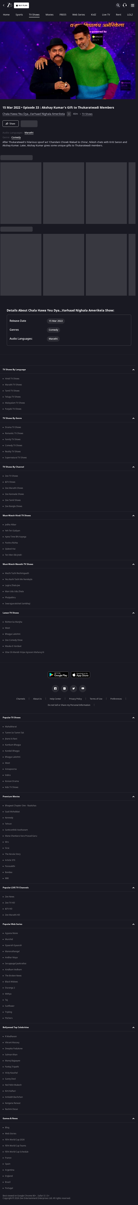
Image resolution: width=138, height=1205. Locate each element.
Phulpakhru (10, 597)
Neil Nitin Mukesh (13, 1084)
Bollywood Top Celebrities (16, 1027)
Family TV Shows (13, 439)
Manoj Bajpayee (12, 1060)
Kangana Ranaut (12, 1103)
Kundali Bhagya (12, 750)
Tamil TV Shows (12, 390)
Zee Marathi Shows (14, 488)
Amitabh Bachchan (14, 1097)
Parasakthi (10, 866)
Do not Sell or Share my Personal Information (68, 705)
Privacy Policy (74, 698)
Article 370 (10, 860)
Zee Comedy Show (13, 640)
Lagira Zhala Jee (12, 585)
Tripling (8, 1012)
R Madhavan (11, 1036)
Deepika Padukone (14, 1048)
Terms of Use (95, 698)
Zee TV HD (10, 902)
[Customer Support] (124, 5)
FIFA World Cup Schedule (16, 1151)
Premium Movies (11, 797)
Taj (6, 999)
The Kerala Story (13, 854)
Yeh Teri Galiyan (12, 530)
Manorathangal (12, 951)
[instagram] (63, 688)
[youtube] (81, 688)
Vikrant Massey (12, 1042)
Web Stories (10, 1133)
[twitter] (72, 688)
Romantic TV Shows (14, 433)
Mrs (7, 842)
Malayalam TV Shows (15, 402)
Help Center (54, 698)
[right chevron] (4, 192)
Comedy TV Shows (13, 445)
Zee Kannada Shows (14, 494)
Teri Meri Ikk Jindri (13, 554)
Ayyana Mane (11, 933)
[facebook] (54, 688)
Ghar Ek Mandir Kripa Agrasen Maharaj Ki (24, 652)
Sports (19, 15)
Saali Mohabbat (12, 811)
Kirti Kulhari (10, 1091)
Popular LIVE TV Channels (16, 888)
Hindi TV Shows (12, 378)
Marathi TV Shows (13, 384)
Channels (19, 698)
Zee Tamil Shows (13, 500)
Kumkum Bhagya (13, 744)
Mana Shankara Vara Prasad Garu (21, 835)
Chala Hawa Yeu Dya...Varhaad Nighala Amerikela (34, 113)
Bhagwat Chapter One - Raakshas (20, 805)
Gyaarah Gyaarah (13, 945)
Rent (118, 15)
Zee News (9, 896)
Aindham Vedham (13, 969)
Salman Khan (11, 1054)
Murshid (9, 939)
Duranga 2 (10, 987)
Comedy (16, 136)
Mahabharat (11, 726)
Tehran (8, 823)
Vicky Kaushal (11, 1072)
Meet (7, 628)
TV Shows (34, 15)
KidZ (93, 15)
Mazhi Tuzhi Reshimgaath (17, 573)
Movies (50, 15)
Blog (7, 1127)
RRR (7, 878)
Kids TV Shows (11, 787)
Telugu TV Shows (13, 396)
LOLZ (130, 15)
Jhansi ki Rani (11, 738)
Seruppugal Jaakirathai (15, 963)
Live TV (106, 15)
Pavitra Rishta (11, 542)
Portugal (9, 1188)
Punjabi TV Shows (13, 408)
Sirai (7, 848)
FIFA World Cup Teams (15, 1145)
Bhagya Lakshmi (12, 634)
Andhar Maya (11, 957)
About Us (36, 698)
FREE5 (63, 15)
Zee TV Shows (11, 475)
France (8, 1157)
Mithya (8, 993)
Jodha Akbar (10, 524)
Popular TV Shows (12, 718)
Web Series (78, 15)
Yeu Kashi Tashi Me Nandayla (18, 579)
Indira (8, 775)
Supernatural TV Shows (16, 457)
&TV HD (8, 908)
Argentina (9, 1169)
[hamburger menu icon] (132, 5)
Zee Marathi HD (12, 914)
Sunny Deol (10, 1078)
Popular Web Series (12, 924)
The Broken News (13, 975)
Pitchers (9, 1018)
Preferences (114, 698)
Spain (7, 1163)
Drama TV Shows (13, 427)
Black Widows (11, 981)
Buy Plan (23, 5)
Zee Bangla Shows (13, 506)
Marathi (29, 131)
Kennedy (9, 817)
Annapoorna (11, 769)
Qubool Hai (10, 548)
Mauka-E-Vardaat (13, 646)
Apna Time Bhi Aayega (15, 536)
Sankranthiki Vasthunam (16, 829)
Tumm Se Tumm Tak (14, 732)
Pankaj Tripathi (12, 1066)
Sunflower (9, 1006)
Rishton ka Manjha (13, 621)
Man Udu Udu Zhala (14, 591)
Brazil (7, 1182)
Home (6, 15)
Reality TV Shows (13, 451)
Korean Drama (12, 781)
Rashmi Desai (11, 1109)
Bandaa (8, 872)
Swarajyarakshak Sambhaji (17, 603)
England (9, 1176)
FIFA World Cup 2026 (15, 1139)
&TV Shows (10, 482)
